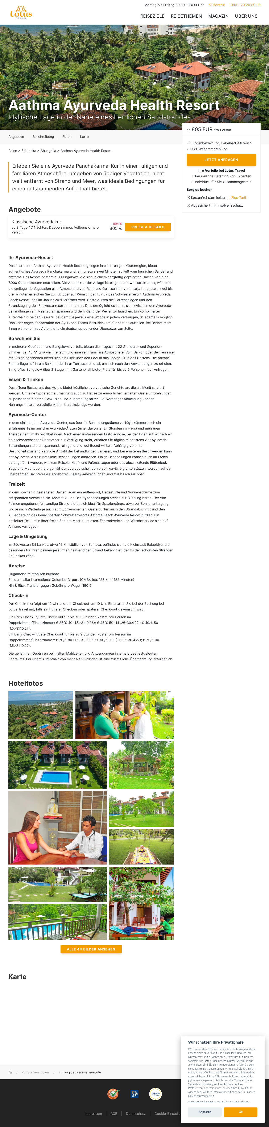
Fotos (67, 136)
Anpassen (205, 1112)
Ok (241, 1112)
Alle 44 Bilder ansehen (91, 949)
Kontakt (218, 5)
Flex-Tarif (238, 197)
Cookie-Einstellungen (200, 1101)
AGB (114, 1113)
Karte (84, 136)
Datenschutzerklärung (237, 1101)
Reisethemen (186, 16)
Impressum (93, 1113)
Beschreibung (43, 136)
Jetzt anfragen (221, 160)
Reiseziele (152, 16)
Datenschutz (136, 1113)
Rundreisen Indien (35, 1072)
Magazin (218, 16)
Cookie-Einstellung (169, 1113)
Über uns (246, 16)
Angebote (16, 136)
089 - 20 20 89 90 (246, 5)
